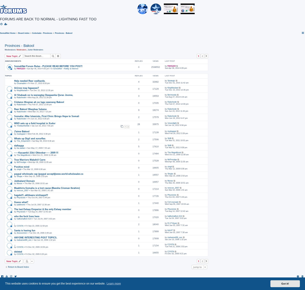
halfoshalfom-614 (24, 219)
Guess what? (21, 202)
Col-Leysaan (173, 202)
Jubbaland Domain (24, 181)
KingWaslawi (22, 90)
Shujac (20, 176)
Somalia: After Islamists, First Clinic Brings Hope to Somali (46, 116)
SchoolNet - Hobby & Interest (65, 69)
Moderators (21, 50)
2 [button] (202, 56)
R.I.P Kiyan (172, 223)
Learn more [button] (114, 283)
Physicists (21, 197)
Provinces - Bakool (19, 46)
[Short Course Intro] (188, 9)
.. (15, 244)
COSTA (20, 226)
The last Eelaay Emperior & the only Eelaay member (42, 209)
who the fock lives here (26, 216)
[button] (206, 56)
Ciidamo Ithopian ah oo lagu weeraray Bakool (39, 102)
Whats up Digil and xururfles (29, 138)
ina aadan (21, 148)
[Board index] (13, 9)
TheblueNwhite (23, 126)
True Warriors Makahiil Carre (29, 159)
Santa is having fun (24, 230)
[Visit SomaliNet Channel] (142, 9)
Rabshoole (21, 97)
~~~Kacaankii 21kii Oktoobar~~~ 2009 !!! (36, 152)
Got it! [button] (285, 283)
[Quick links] (303, 33)
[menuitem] (1, 24)
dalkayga (19, 145)
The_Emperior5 (23, 141)
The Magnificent (23, 155)
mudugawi (21, 134)
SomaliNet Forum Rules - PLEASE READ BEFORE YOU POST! (48, 66)
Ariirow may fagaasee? (26, 88)
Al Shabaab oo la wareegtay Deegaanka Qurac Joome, (43, 95)
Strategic (171, 81)
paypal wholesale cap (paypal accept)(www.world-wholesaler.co (48, 174)
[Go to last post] (177, 66)
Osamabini (21, 83)
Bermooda (172, 95)
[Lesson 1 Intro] (171, 9)
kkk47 (170, 230)
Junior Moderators (35, 50)
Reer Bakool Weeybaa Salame (30, 109)
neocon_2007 (22, 190)
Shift (169, 138)
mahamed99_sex (24, 240)
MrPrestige (21, 162)
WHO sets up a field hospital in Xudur (34, 123)
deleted (18, 251)
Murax (19, 183)
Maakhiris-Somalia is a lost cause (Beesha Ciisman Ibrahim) (47, 188)
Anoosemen (22, 233)
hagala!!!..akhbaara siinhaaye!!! (31, 195)
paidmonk (21, 205)
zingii (19, 169)
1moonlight (172, 123)
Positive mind (21, 167)
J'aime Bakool (21, 131)
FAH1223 (21, 69)
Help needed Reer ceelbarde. (29, 81)
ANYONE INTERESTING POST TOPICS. (35, 237)
